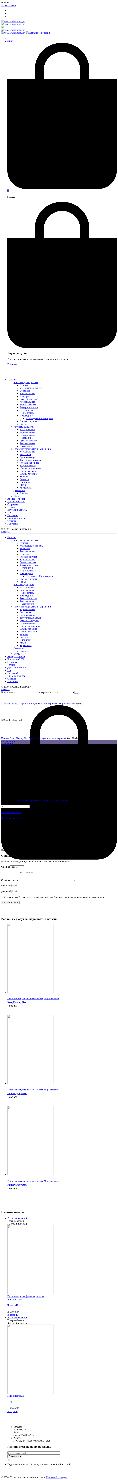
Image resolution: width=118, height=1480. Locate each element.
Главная (5, 531)
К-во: (4, 803)
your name (6, 885)
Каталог (5, 738)
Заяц (9, 1402)
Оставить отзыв (9, 880)
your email (6, 891)
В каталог (12, 364)
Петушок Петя (14, 1305)
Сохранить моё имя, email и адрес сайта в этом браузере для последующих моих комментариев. (54, 897)
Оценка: (5, 866)
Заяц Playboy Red (10, 703)
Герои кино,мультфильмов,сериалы (38, 703)
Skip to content (8, 5)
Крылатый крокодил (56, 1477)
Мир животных (67, 703)
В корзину (13, 1012)
